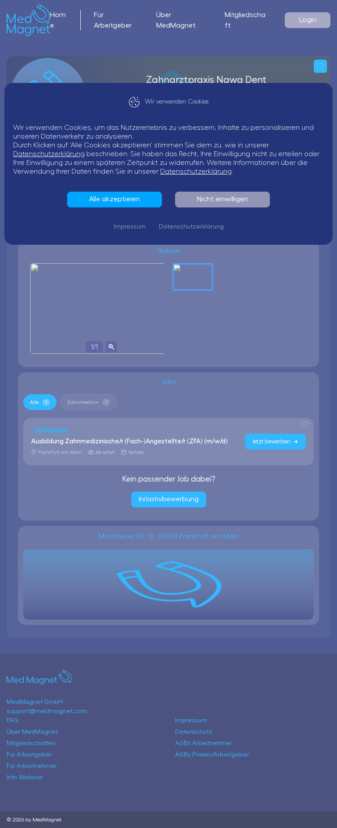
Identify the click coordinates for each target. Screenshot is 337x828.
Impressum (130, 227)
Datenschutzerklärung (49, 153)
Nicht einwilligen (222, 199)
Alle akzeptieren (114, 199)
